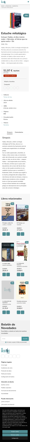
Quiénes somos (5, 385)
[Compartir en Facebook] (4, 88)
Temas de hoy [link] (7, 97)
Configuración (15, 438)
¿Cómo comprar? (5, 401)
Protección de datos (6, 371)
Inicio (2, 6)
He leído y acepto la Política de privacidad (17, 342)
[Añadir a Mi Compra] (4, 234)
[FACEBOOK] (2, 356)
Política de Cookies (6, 374)
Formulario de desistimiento (8, 390)
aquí (9, 427)
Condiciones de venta (6, 368)
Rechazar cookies (15, 435)
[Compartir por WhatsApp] (11, 88)
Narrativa (15, 6)
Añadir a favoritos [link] (9, 81)
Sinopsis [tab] (10, 132)
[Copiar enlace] (17, 88)
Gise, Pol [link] (4, 44)
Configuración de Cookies (7, 377)
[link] (8, 234)
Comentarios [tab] (19, 132)
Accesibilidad (4, 393)
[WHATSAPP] (18, 356)
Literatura (8, 6)
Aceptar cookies (15, 431)
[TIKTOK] (10, 356)
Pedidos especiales (6, 388)
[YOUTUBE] (14, 356)
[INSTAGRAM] (6, 356)
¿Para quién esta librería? (7, 404)
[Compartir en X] (8, 88)
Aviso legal (4, 365)
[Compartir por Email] (14, 88)
